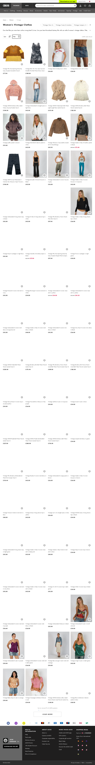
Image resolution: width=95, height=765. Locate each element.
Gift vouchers (62, 735)
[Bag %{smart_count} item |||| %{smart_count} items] (89, 5)
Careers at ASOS (46, 735)
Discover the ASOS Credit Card (66, 748)
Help (26, 734)
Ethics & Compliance (30, 754)
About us (44, 733)
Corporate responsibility (48, 738)
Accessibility (89, 762)
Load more (47, 714)
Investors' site (45, 741)
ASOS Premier (29, 743)
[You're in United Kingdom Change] (89, 1)
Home (4, 20)
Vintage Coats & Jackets (64, 25)
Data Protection (29, 751)
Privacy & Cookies (75, 762)
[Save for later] (22, 64)
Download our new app (67, 1)
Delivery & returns (30, 740)
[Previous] (40, 25)
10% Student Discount (31, 745)
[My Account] (80, 5)
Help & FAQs (82, 1)
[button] (78, 741)
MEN (27, 5)
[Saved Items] (85, 5)
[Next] (90, 25)
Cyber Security (46, 744)
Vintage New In (48, 25)
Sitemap (27, 748)
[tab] (6, 10)
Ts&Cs (83, 762)
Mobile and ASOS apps (65, 733)
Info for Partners (63, 744)
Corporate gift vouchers (65, 738)
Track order (28, 737)
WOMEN (16, 5)
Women (11, 20)
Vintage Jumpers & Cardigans (84, 25)
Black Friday (62, 741)
